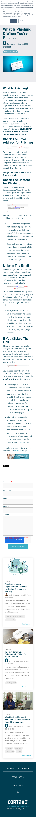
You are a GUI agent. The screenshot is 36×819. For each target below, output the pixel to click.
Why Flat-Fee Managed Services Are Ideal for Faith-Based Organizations (17, 719)
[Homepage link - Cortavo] (18, 802)
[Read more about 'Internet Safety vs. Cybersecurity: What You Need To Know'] (18, 637)
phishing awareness (10, 52)
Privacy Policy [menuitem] (24, 806)
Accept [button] (14, 21)
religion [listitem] (19, 751)
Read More (26, 624)
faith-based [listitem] (10, 751)
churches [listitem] (9, 748)
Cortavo (17, 450)
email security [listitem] (10, 620)
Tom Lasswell (12, 44)
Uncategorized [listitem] (11, 683)
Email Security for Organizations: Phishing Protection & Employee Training (16, 588)
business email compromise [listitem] (15, 616)
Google (21, 442)
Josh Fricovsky (14, 595)
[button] (18, 793)
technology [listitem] (18, 748)
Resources (17, 777)
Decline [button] (22, 21)
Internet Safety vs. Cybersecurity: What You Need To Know (16, 654)
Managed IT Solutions (17, 768)
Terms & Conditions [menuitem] (12, 806)
